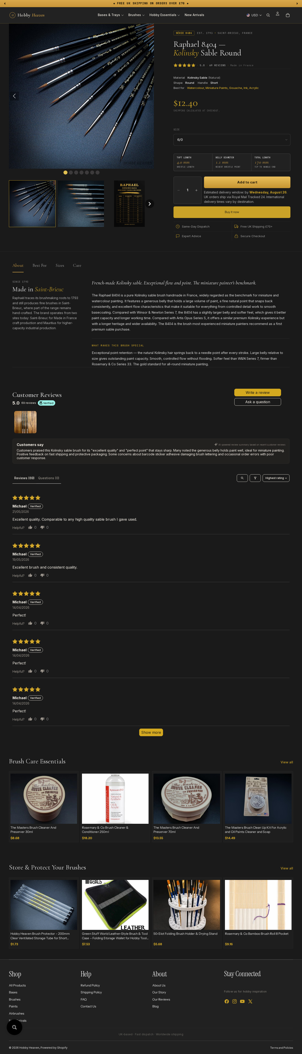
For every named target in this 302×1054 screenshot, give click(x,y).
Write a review (258, 392)
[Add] (70, 817)
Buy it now (232, 212)
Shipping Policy (91, 992)
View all (287, 762)
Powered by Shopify (54, 1047)
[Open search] (242, 478)
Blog (155, 1006)
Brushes (14, 999)
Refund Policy (90, 985)
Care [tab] (77, 265)
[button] (32, 203)
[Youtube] (242, 1001)
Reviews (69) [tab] (24, 478)
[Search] (268, 15)
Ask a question (257, 402)
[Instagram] (234, 1001)
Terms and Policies (281, 1047)
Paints (13, 1006)
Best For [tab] (40, 265)
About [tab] (18, 265)
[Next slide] (70, 799)
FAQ (84, 999)
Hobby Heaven (29, 1047)
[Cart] (287, 15)
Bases (13, 992)
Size (176, 129)
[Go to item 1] (25, 422)
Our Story (159, 992)
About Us (158, 985)
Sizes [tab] (60, 265)
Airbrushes (16, 1013)
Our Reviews (161, 999)
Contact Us (88, 1006)
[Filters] (255, 478)
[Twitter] (250, 1001)
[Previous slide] (17, 799)
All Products (17, 985)
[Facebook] (226, 1001)
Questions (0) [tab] (48, 478)
